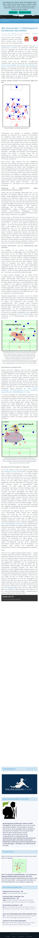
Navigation (5, 21)
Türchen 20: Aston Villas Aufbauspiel (14, 921)
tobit (4, 900)
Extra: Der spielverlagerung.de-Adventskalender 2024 (19, 914)
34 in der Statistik (23, 314)
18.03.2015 (14, 33)
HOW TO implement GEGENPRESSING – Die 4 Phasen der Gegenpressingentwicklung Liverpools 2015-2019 (19, 875)
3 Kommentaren (18, 35)
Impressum (30, 936)
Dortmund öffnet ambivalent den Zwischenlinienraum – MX (13, 897)
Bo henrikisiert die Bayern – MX (12, 905)
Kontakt (8, 936)
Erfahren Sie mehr (25, 12)
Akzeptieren (13, 12)
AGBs (13, 936)
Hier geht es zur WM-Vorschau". (26, 843)
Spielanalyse (8, 35)
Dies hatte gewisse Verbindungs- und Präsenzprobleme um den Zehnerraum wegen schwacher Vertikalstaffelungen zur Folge (19, 390)
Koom (4, 893)
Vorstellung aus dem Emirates (13, 471)
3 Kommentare (19, 769)
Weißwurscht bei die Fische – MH (13, 891)
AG (3, 907)
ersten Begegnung (9, 587)
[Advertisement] (19, 683)
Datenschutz (21, 936)
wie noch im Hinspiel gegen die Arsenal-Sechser (19, 522)
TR (5, 33)
